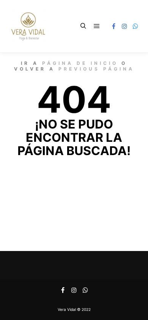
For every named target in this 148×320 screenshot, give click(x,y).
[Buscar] (83, 26)
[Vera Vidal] (28, 26)
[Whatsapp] (135, 26)
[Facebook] (113, 26)
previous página (96, 69)
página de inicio (80, 63)
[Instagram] (124, 26)
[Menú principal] (97, 26)
